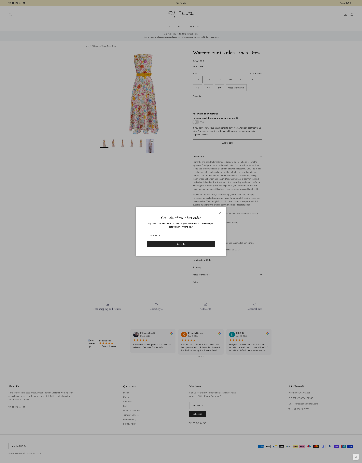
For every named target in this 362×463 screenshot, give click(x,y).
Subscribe (181, 244)
